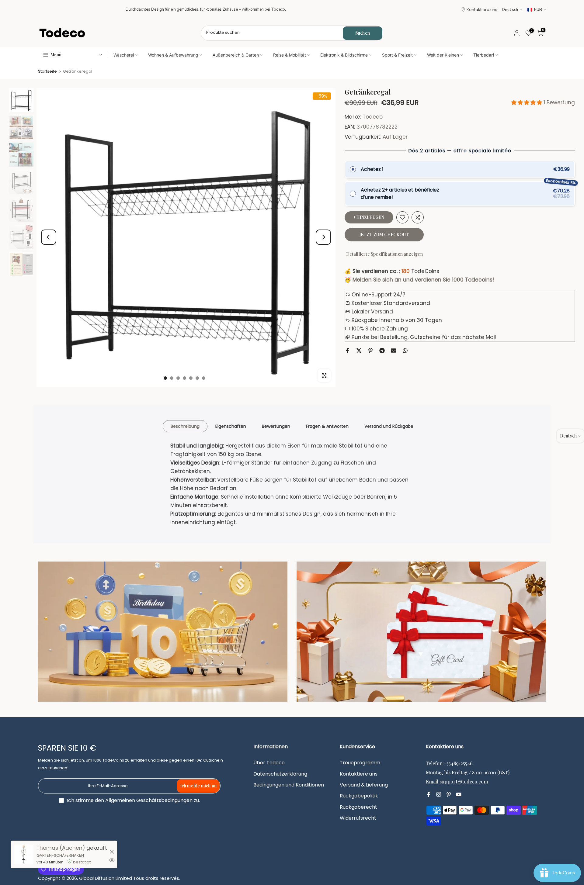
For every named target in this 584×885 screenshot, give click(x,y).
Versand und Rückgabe (388, 426)
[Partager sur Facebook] (347, 350)
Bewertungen (276, 426)
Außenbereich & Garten (236, 54)
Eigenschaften (230, 426)
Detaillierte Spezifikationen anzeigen (384, 254)
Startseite (47, 71)
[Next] (323, 237)
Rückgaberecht (358, 807)
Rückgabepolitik (359, 796)
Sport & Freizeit (397, 54)
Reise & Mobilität (289, 54)
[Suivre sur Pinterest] (448, 794)
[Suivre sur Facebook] (428, 794)
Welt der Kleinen (443, 54)
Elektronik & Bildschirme (344, 54)
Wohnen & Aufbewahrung (173, 54)
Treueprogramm (360, 762)
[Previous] (48, 237)
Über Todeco (269, 762)
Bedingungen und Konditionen (288, 785)
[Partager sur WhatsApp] (405, 350)
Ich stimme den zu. (133, 800)
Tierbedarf (483, 54)
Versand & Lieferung (364, 785)
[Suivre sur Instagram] (438, 794)
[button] (527, 102)
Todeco (373, 116)
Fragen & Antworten (327, 426)
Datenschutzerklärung (280, 774)
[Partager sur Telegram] (382, 350)
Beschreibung (185, 426)
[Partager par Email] (393, 350)
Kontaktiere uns (482, 9)
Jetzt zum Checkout (384, 234)
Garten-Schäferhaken (60, 855)
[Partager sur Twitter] (359, 350)
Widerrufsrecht (358, 818)
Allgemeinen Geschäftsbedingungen (149, 800)
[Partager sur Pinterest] (370, 350)
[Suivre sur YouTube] (458, 794)
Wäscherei (123, 54)
